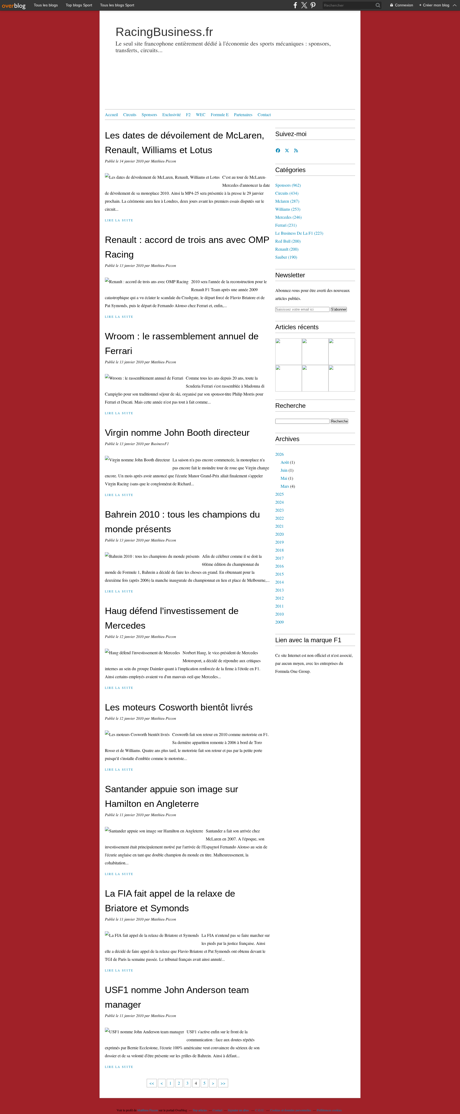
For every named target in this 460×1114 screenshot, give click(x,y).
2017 (279, 558)
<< (151, 1083)
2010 (279, 614)
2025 (279, 494)
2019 (279, 542)
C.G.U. (260, 1110)
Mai (284, 478)
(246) (288, 217)
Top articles (200, 1110)
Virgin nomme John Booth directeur (177, 432)
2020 (279, 534)
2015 (279, 574)
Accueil (111, 114)
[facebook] (295, 5)
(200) (288, 241)
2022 (279, 518)
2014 (279, 582)
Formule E (220, 114)
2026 (279, 454)
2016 (279, 566)
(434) (286, 193)
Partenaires (243, 114)
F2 (188, 114)
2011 (279, 606)
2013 (279, 590)
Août (285, 462)
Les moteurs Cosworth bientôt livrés (179, 707)
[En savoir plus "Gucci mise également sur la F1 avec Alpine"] (341, 351)
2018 (279, 550)
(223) (299, 233)
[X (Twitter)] (304, 5)
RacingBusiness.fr (164, 32)
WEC (201, 114)
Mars (285, 486)
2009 (279, 622)
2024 (279, 502)
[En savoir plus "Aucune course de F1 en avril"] (315, 378)
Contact (264, 114)
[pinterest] (313, 5)
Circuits (129, 114)
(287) (287, 201)
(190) (286, 257)
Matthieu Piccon (147, 1110)
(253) (287, 209)
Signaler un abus (239, 1110)
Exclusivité (171, 114)
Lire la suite (119, 220)
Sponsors (149, 114)
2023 (279, 510)
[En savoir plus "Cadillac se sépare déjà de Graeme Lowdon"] (288, 351)
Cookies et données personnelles (290, 1110)
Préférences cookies (329, 1110)
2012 (279, 598)
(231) (286, 225)
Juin (284, 470)
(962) (288, 185)
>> (223, 1083)
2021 (279, 526)
